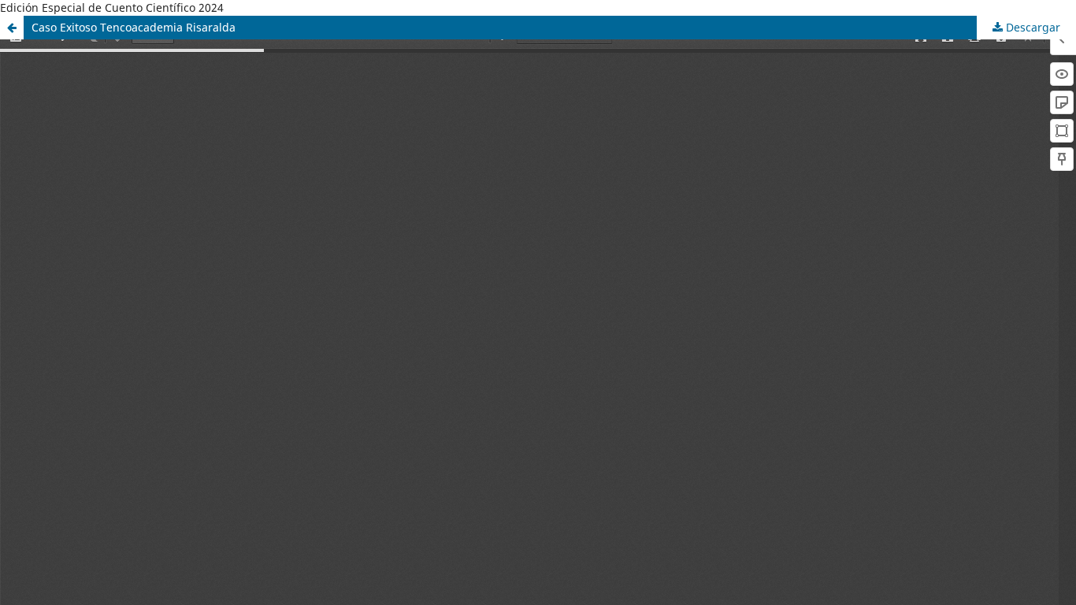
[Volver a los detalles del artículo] (12, 27)
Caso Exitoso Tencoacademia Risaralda (134, 27)
